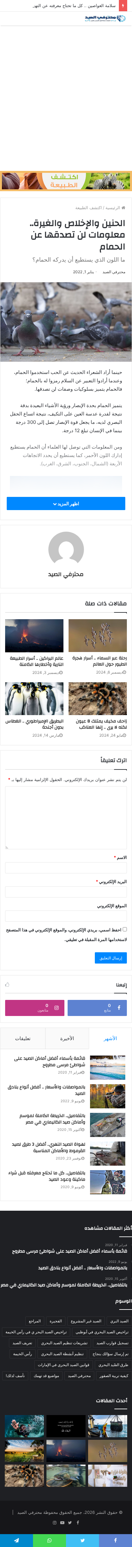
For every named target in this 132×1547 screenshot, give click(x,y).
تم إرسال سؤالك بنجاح (110, 1353)
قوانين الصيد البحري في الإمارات (63, 1364)
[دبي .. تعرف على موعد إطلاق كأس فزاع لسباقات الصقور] (107, 1476)
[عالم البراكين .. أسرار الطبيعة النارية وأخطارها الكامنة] (34, 635)
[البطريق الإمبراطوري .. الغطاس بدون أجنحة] (34, 698)
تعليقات (22, 1038)
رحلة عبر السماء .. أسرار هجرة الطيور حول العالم (99, 661)
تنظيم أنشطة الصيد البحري (62, 1353)
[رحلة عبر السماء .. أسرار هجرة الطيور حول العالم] (98, 635)
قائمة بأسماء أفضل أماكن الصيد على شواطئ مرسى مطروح (49, 1061)
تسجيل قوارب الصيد (112, 1342)
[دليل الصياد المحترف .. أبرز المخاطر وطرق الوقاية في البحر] (107, 1426)
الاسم (120, 857)
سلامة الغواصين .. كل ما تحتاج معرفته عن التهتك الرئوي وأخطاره (59, 5)
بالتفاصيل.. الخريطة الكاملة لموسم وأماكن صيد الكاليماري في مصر (52, 1119)
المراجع (35, 1321)
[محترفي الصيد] (104, 18)
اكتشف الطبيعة (88, 207)
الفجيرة (56, 1321)
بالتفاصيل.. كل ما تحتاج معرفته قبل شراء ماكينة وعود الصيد (46, 1176)
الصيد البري (119, 1321)
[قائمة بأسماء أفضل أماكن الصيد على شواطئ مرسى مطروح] (107, 1068)
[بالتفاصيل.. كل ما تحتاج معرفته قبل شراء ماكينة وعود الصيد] (107, 1182)
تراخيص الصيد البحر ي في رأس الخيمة (36, 1331)
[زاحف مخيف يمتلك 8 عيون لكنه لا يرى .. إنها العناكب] (98, 698)
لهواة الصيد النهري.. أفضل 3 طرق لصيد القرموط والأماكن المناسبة (48, 1147)
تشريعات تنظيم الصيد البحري (64, 1342)
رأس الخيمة (22, 1353)
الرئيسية (113, 207)
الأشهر (110, 1038)
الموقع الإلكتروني (112, 905)
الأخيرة (67, 1038)
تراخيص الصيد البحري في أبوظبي (102, 1331)
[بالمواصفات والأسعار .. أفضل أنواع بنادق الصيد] (107, 1096)
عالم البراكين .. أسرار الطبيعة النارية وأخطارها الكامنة (36, 661)
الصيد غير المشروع (86, 1321)
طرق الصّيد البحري (113, 1364)
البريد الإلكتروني (111, 881)
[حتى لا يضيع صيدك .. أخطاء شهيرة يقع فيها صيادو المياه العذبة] (66, 1476)
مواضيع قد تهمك (46, 1375)
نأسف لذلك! (15, 1375)
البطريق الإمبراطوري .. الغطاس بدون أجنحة (34, 724)
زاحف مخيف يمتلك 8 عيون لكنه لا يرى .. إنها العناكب (101, 724)
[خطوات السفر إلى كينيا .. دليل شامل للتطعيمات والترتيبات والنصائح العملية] (24, 1451)
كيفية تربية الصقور (114, 1375)
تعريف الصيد (22, 1342)
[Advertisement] (66, 98)
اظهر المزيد (68, 503)
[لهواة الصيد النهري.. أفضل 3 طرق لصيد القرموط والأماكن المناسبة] (107, 1154)
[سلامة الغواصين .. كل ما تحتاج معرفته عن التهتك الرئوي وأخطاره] (24, 1426)
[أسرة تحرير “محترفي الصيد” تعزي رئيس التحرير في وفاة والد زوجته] (66, 1426)
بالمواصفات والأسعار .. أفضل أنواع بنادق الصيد (46, 1090)
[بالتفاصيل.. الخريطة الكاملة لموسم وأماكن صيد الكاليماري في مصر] (107, 1125)
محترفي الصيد (114, 271)
